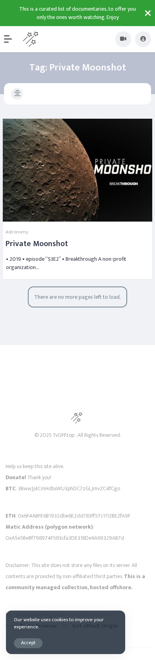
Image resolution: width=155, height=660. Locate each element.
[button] (12, 39)
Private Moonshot (37, 243)
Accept (28, 643)
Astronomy (17, 231)
